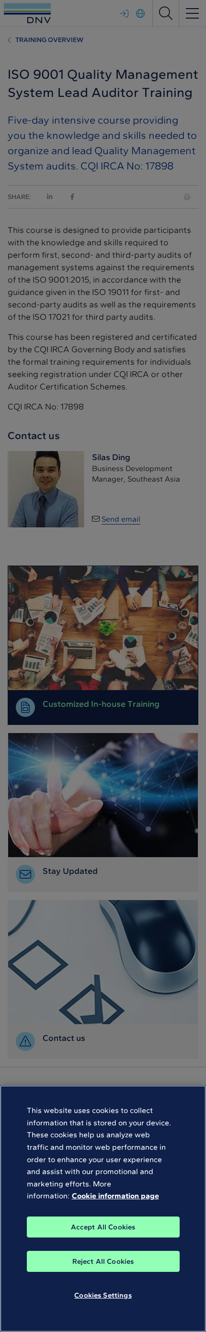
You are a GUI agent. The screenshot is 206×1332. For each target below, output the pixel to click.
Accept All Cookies (103, 1227)
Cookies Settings (102, 1295)
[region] (103, 1208)
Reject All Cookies (103, 1261)
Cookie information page (115, 1195)
